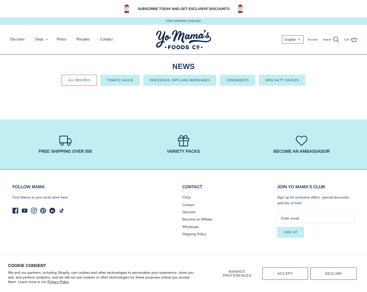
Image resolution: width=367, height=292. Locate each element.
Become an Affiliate (197, 219)
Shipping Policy (194, 234)
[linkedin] (52, 211)
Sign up (291, 232)
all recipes (79, 80)
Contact (106, 39)
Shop (39, 39)
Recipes (83, 39)
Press (61, 39)
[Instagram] (34, 211)
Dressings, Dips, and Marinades (180, 80)
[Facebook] (15, 211)
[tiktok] (61, 211)
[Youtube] (24, 211)
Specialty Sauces (282, 80)
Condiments (237, 80)
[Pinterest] (43, 211)
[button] (292, 40)
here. (65, 197)
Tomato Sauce (120, 80)
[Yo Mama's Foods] (183, 40)
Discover (17, 39)
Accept (285, 274)
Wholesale (190, 227)
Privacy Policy (58, 282)
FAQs (186, 197)
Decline (333, 274)
